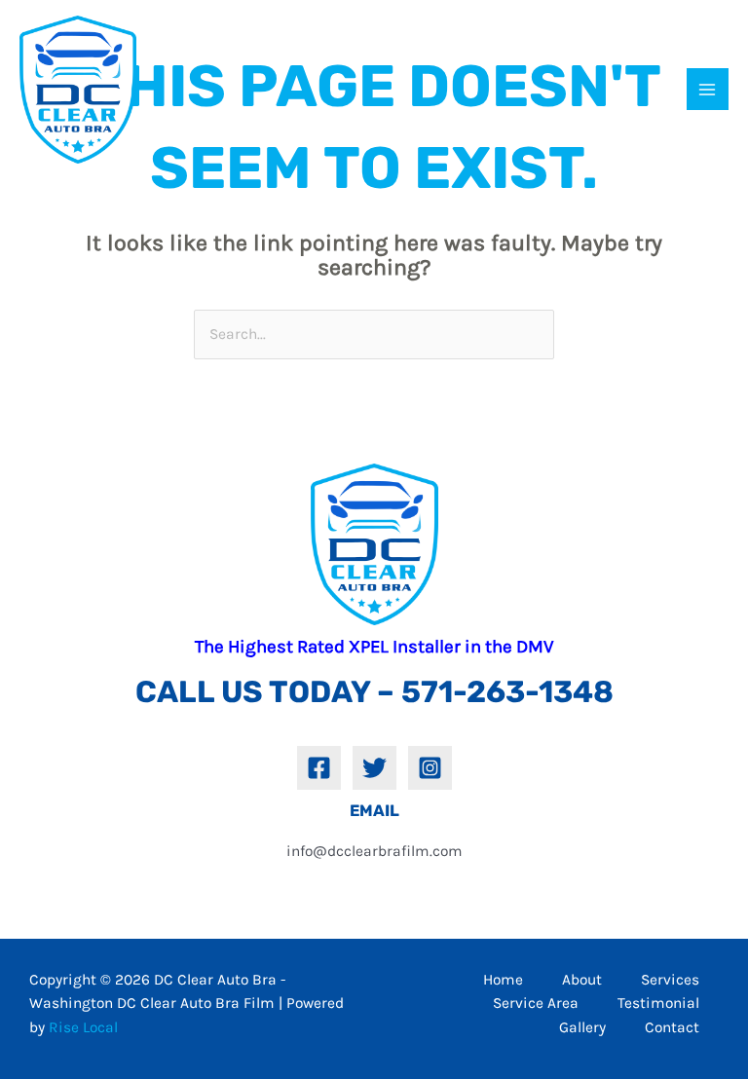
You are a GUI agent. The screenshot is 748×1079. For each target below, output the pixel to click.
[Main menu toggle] (708, 89)
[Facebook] (319, 768)
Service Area (536, 1003)
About (582, 979)
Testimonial (658, 1003)
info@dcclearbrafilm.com (374, 851)
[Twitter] (374, 768)
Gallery (582, 1027)
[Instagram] (430, 768)
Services (670, 979)
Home (503, 979)
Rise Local (83, 1027)
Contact (672, 1027)
